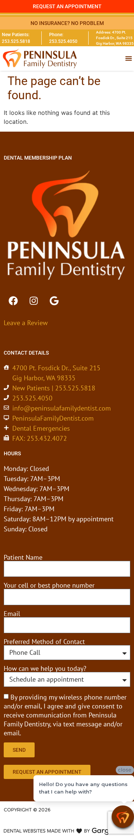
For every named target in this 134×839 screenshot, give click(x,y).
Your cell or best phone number (49, 585)
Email (12, 613)
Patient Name (23, 557)
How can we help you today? (45, 668)
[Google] (54, 301)
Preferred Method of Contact (44, 641)
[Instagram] (33, 301)
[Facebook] (13, 301)
